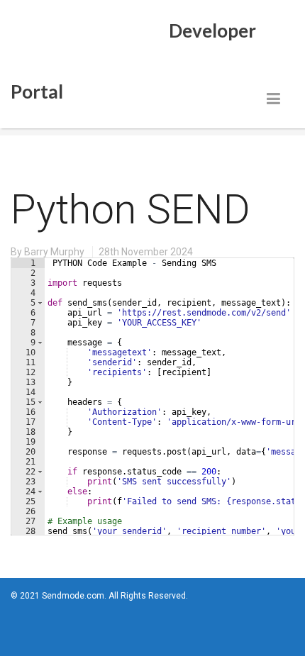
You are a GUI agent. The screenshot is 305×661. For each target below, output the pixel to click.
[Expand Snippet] (259, 264)
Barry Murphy (54, 251)
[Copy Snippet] (245, 264)
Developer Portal (133, 42)
